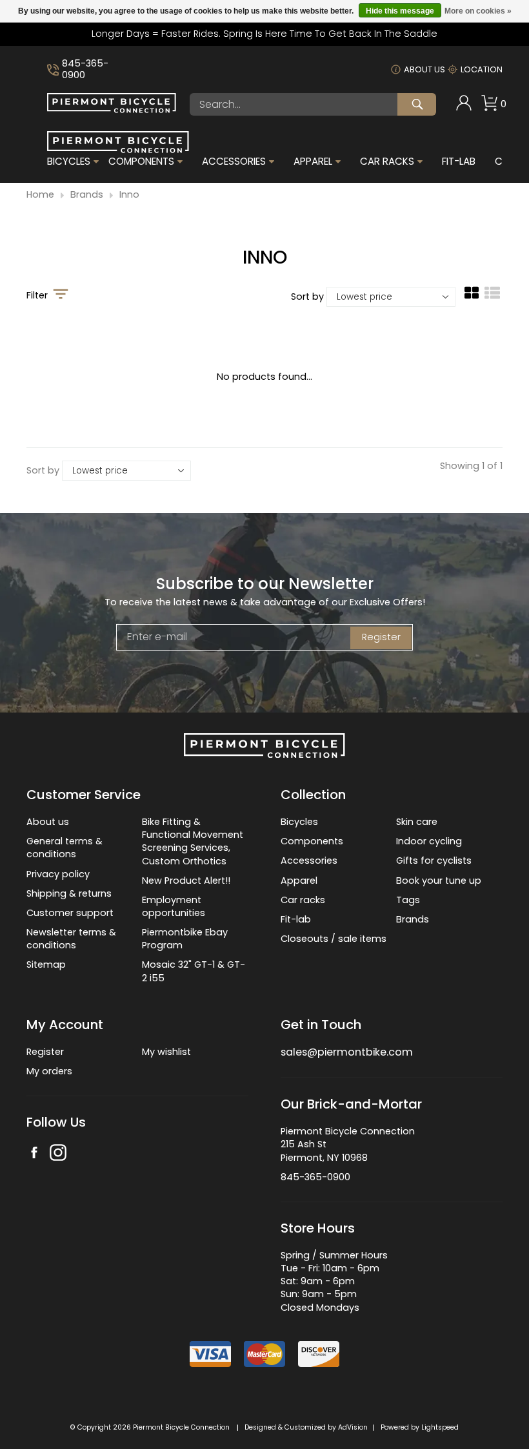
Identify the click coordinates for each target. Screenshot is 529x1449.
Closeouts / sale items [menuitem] (333, 938)
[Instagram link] (58, 1154)
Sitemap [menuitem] (46, 964)
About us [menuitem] (47, 821)
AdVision (353, 1427)
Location (482, 69)
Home (40, 194)
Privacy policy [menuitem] (58, 874)
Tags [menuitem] (408, 899)
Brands (86, 194)
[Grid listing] (471, 297)
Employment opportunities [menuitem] (173, 906)
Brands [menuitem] (412, 919)
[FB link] (34, 1154)
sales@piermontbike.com (347, 1052)
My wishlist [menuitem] (166, 1051)
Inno (129, 194)
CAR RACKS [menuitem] (387, 161)
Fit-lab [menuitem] (296, 919)
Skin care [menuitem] (416, 821)
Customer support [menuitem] (70, 912)
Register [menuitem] (45, 1051)
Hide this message (400, 11)
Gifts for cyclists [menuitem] (434, 860)
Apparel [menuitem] (313, 161)
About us (424, 69)
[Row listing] (492, 297)
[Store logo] (111, 109)
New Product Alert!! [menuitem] (186, 880)
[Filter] (60, 295)
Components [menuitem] (141, 161)
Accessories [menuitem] (234, 161)
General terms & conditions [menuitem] (64, 847)
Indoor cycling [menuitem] (429, 841)
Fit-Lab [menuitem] (458, 161)
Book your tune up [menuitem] (438, 880)
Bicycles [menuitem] (68, 161)
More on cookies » (478, 11)
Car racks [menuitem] (303, 899)
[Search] (416, 104)
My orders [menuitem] (49, 1071)
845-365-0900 (85, 69)
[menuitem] (464, 104)
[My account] (464, 107)
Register (381, 637)
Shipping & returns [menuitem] (69, 893)
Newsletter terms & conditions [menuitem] (71, 939)
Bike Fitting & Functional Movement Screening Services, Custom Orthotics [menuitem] (192, 841)
